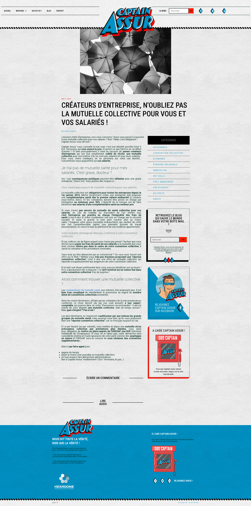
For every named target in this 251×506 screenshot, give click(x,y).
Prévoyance (161, 187)
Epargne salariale (165, 164)
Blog (49, 11)
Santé (73, 131)
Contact (60, 11)
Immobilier (160, 170)
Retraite (159, 193)
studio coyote (189, 502)
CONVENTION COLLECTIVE (168, 153)
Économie (159, 159)
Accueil (7, 11)
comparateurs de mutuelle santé (83, 290)
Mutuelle (65, 131)
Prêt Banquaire (163, 182)
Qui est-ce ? (37, 11)
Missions (20, 11)
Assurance (160, 147)
